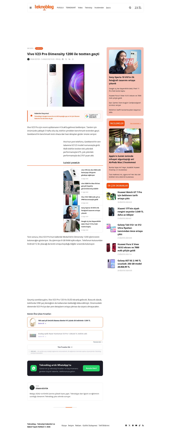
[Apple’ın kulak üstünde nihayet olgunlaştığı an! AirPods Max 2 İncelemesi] (125, 140)
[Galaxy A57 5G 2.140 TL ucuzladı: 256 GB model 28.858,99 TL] (111, 263)
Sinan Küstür (35, 59)
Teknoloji (39, 48)
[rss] (143, 425)
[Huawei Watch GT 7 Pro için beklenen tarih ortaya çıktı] (111, 195)
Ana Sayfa (30, 48)
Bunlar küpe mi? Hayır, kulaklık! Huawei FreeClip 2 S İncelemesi (124, 168)
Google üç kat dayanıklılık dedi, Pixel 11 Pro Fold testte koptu (124, 89)
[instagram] (133, 425)
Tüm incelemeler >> (135, 123)
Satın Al (41, 323)
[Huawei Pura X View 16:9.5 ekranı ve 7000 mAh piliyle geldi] (111, 247)
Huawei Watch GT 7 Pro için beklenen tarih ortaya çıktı (130, 195)
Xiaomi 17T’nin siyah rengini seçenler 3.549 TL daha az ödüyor (130, 211)
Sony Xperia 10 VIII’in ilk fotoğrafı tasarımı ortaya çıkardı (122, 80)
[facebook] (126, 425)
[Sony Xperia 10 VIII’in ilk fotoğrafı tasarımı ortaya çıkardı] (125, 62)
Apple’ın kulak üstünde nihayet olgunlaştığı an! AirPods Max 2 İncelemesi (122, 159)
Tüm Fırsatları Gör (64, 347)
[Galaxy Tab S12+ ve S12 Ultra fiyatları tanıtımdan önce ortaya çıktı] (111, 228)
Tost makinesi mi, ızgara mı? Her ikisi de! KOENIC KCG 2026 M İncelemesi (125, 175)
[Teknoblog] (44, 8)
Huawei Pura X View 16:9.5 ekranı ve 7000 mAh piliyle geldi (128, 247)
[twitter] (129, 425)
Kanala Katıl (91, 368)
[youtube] (136, 425)
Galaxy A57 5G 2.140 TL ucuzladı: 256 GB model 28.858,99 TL (130, 263)
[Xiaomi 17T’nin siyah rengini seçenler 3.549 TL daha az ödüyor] (111, 211)
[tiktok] (139, 425)
